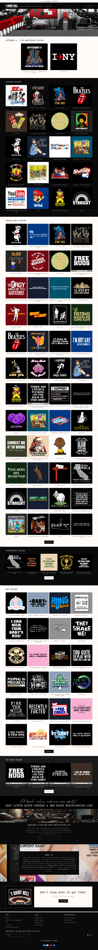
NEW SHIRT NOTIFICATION (12, 927)
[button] (38, 6)
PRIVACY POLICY (39, 917)
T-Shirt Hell (51, 947)
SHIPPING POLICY (39, 924)
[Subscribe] (59, 838)
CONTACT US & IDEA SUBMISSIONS (14, 920)
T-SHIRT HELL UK (68, 920)
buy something (63, 869)
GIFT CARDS (8, 924)
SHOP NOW (63, 901)
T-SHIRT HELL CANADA (69, 917)
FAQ (6, 922)
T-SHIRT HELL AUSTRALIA (70, 922)
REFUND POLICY (38, 922)
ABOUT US (8, 917)
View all (49, 542)
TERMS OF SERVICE (39, 920)
